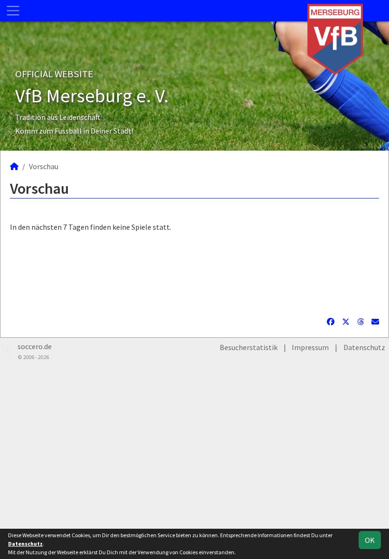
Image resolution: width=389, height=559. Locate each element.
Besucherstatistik (249, 347)
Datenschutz (364, 347)
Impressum (310, 347)
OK (370, 540)
